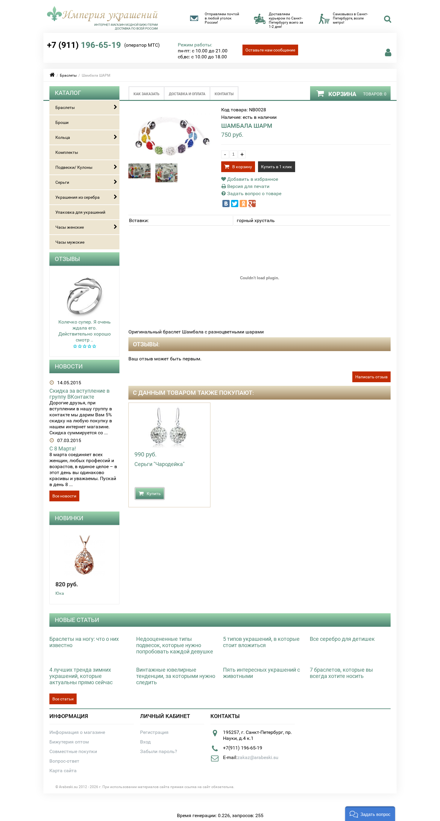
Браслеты (68, 75)
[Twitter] (234, 203)
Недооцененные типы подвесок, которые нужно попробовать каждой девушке (174, 645)
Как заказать (146, 94)
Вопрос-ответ (64, 761)
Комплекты (66, 152)
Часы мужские (69, 242)
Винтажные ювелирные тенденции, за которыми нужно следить (175, 676)
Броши (62, 122)
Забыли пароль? (158, 751)
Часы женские (69, 227)
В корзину (242, 166)
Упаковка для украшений (80, 212)
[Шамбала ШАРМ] (172, 160)
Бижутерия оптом (69, 742)
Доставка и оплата (187, 94)
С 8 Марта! (62, 448)
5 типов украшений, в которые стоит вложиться (261, 642)
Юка (59, 593)
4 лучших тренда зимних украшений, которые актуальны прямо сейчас (81, 676)
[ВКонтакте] (226, 203)
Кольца (62, 137)
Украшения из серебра (77, 197)
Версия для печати (247, 186)
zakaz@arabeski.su (257, 757)
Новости (69, 366)
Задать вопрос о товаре (253, 193)
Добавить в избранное (252, 179)
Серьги (62, 182)
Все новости (64, 496)
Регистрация (154, 732)
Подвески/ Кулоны (73, 167)
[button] (370, 813)
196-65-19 (84, 45)
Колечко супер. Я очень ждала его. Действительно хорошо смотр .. (84, 331)
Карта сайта (63, 770)
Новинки (69, 518)
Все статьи (63, 698)
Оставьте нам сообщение (270, 50)
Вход (145, 742)
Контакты (224, 94)
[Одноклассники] (243, 203)
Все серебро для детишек (342, 639)
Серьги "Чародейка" (159, 464)
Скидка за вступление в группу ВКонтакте (79, 394)
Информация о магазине (77, 732)
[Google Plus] (252, 203)
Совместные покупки (73, 751)
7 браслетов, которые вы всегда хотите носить (341, 673)
